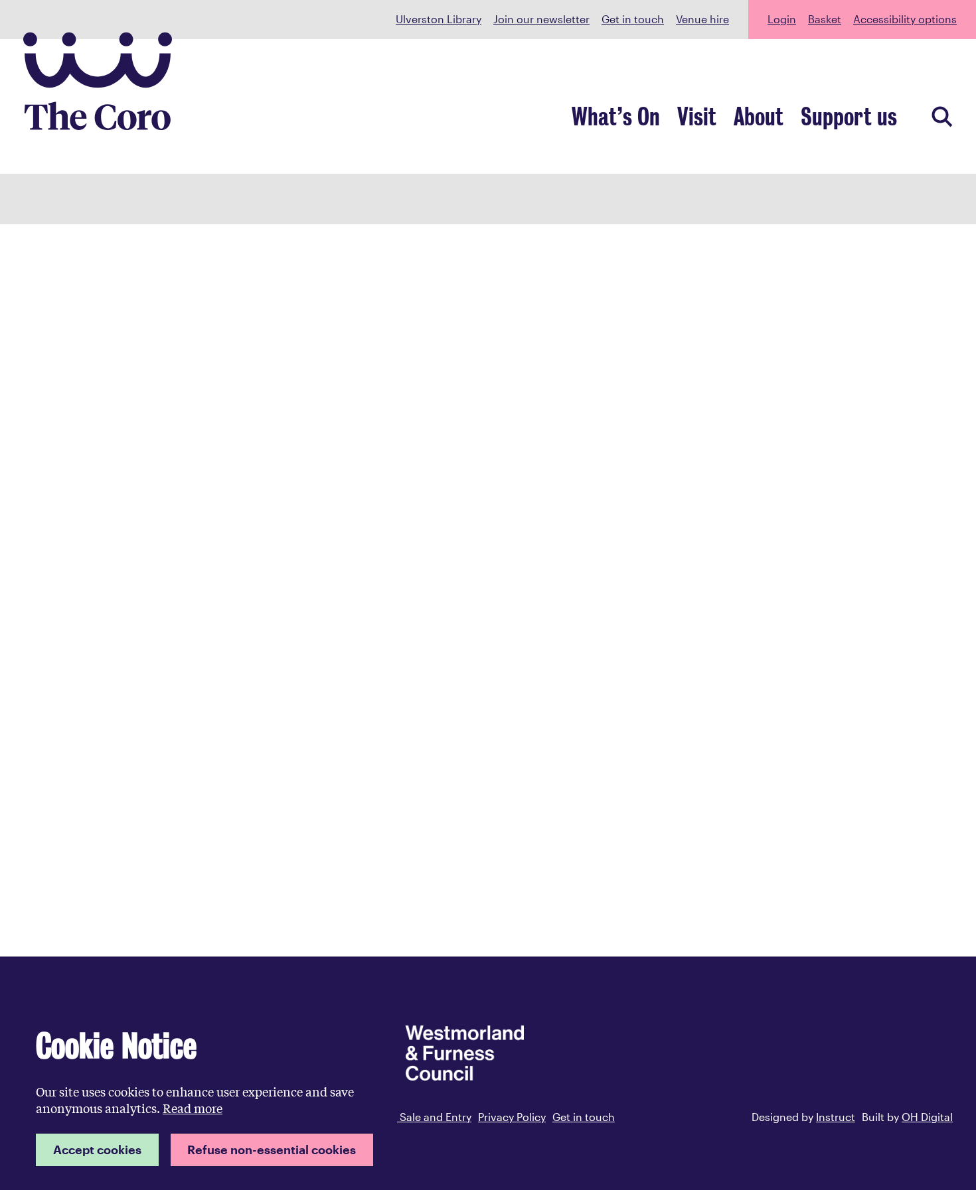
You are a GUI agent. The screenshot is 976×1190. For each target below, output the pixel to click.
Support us (849, 117)
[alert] (204, 1097)
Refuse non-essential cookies (271, 1149)
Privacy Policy (512, 1116)
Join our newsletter (541, 19)
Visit (696, 117)
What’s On (616, 117)
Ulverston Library (438, 19)
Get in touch (633, 19)
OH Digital (927, 1116)
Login (782, 19)
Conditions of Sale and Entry (399, 1116)
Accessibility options (905, 19)
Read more (192, 1107)
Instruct (835, 1116)
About (758, 117)
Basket (824, 19)
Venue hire (702, 19)
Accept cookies (97, 1149)
